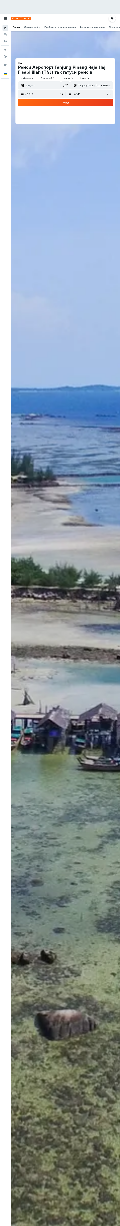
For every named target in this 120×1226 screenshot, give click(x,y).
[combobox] (68, 78)
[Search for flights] (5, 28)
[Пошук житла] (5, 34)
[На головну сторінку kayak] (21, 18)
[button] (5, 18)
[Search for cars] (5, 41)
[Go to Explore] (5, 50)
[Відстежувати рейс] (5, 56)
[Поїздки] (5, 65)
